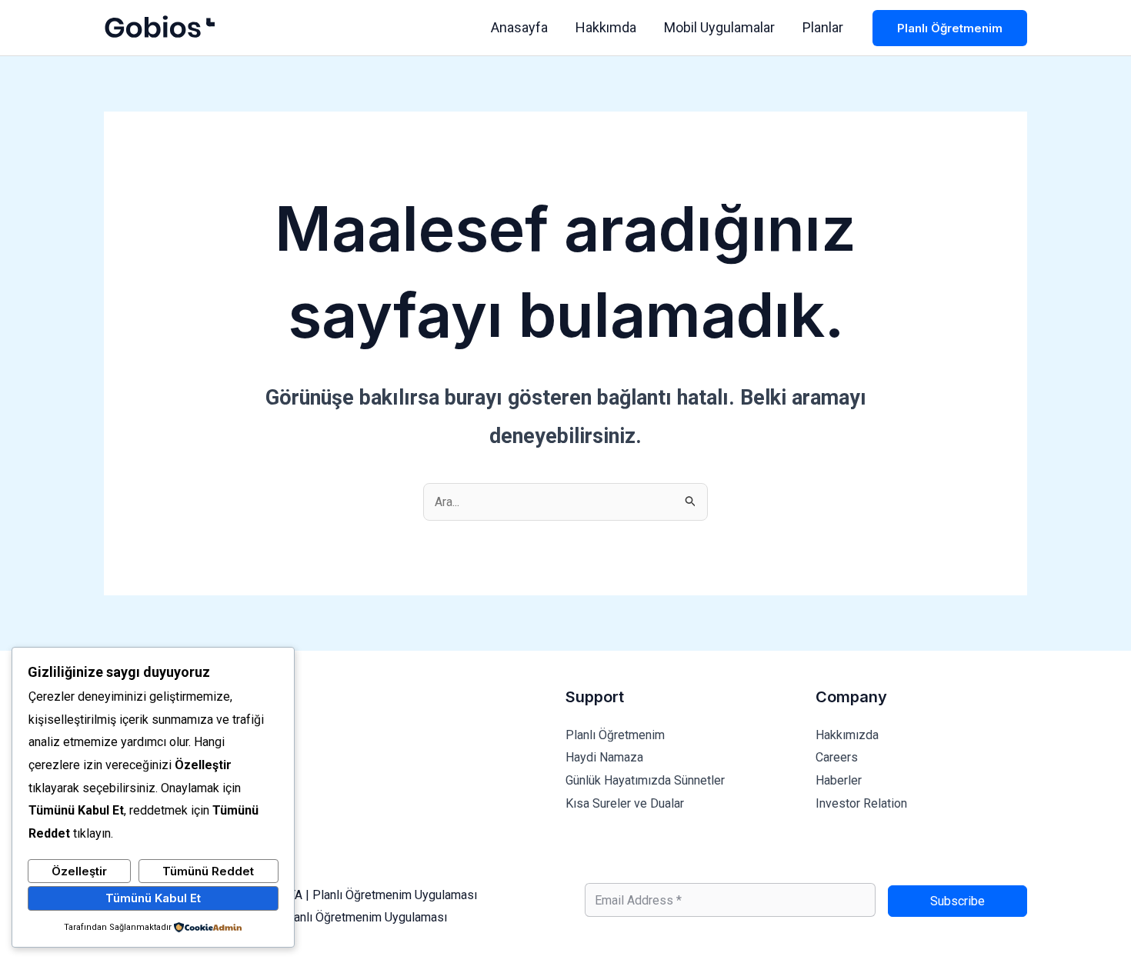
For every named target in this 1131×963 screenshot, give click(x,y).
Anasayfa (519, 27)
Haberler (839, 780)
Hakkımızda (847, 735)
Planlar (822, 27)
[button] (949, 28)
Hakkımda (606, 27)
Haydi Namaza (604, 757)
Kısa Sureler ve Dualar (625, 803)
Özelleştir (79, 871)
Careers (837, 757)
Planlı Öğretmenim (615, 735)
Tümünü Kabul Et (153, 898)
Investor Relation (861, 803)
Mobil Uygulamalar (719, 27)
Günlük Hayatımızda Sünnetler (645, 780)
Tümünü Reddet (208, 871)
